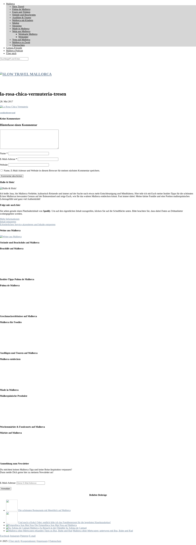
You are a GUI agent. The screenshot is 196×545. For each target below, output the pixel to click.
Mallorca (10, 3)
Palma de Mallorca (21, 9)
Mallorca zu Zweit (21, 42)
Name (4, 153)
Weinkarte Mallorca (27, 34)
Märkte (15, 23)
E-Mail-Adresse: (8, 483)
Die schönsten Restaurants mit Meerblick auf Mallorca (44, 510)
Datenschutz (55, 541)
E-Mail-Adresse (8, 159)
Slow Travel (18, 6)
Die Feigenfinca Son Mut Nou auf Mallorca (55, 525)
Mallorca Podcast (14, 50)
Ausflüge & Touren (21, 17)
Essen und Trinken (21, 12)
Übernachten (18, 45)
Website (4, 164)
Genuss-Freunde (14, 48)
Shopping (17, 26)
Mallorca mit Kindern (22, 20)
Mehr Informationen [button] (9, 219)
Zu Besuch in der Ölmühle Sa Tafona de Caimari (63, 528)
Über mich (11, 53)
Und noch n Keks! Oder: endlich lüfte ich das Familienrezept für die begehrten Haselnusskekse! (64, 522)
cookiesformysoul (7, 113)
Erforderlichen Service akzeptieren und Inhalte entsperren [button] (27, 224)
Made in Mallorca (20, 28)
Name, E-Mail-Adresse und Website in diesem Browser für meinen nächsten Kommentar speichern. (52, 170)
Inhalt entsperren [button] (8, 221)
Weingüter (23, 37)
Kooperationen (28, 541)
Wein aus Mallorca (21, 31)
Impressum (42, 541)
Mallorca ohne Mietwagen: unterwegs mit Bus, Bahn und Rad (103, 530)
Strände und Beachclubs (24, 14)
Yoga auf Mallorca (21, 39)
